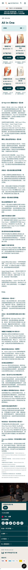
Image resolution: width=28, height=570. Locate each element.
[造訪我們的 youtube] (14, 523)
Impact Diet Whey (7, 280)
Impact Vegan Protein (8, 271)
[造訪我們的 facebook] (6, 523)
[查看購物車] (25, 3)
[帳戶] (21, 3)
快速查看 (9, 57)
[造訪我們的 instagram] (3, 523)
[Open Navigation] (3, 3)
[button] (24, 566)
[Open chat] (21, 523)
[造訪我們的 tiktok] (10, 523)
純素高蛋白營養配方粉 (20, 47)
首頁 (3, 18)
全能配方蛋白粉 (7, 79)
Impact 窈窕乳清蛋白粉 (20, 79)
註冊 (5, 507)
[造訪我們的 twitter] (18, 523)
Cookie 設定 (5, 512)
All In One (7, 18)
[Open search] (6, 3)
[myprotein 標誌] (13, 3)
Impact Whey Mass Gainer (9, 261)
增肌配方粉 (8, 46)
